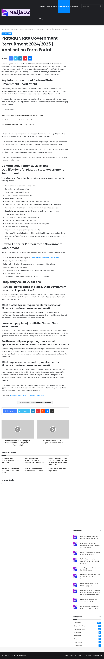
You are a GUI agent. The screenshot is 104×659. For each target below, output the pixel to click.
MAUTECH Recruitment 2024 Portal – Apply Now (34, 470)
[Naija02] (16, 12)
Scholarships (74, 6)
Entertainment (78, 642)
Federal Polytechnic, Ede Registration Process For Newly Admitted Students (90, 545)
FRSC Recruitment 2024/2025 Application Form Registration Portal (34, 460)
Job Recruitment (63, 6)
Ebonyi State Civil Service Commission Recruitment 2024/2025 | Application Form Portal (57, 461)
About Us (73, 655)
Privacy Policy (97, 655)
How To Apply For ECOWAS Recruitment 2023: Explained (22, 115)
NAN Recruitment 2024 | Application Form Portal (27, 396)
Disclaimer (89, 655)
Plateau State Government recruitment (35, 402)
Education (42, 6)
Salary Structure (52, 6)
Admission (42, 19)
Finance (76, 639)
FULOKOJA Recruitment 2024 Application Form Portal (10, 471)
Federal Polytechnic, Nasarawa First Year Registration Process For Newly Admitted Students (90, 592)
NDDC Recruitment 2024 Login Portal (57, 470)
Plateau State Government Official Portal (45, 258)
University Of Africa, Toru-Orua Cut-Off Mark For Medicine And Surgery (90, 577)
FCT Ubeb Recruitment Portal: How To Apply (18, 124)
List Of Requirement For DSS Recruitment (17, 120)
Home (5, 29)
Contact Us (80, 655)
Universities (78, 645)
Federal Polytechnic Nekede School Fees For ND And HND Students (89, 561)
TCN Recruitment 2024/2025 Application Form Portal (10, 460)
